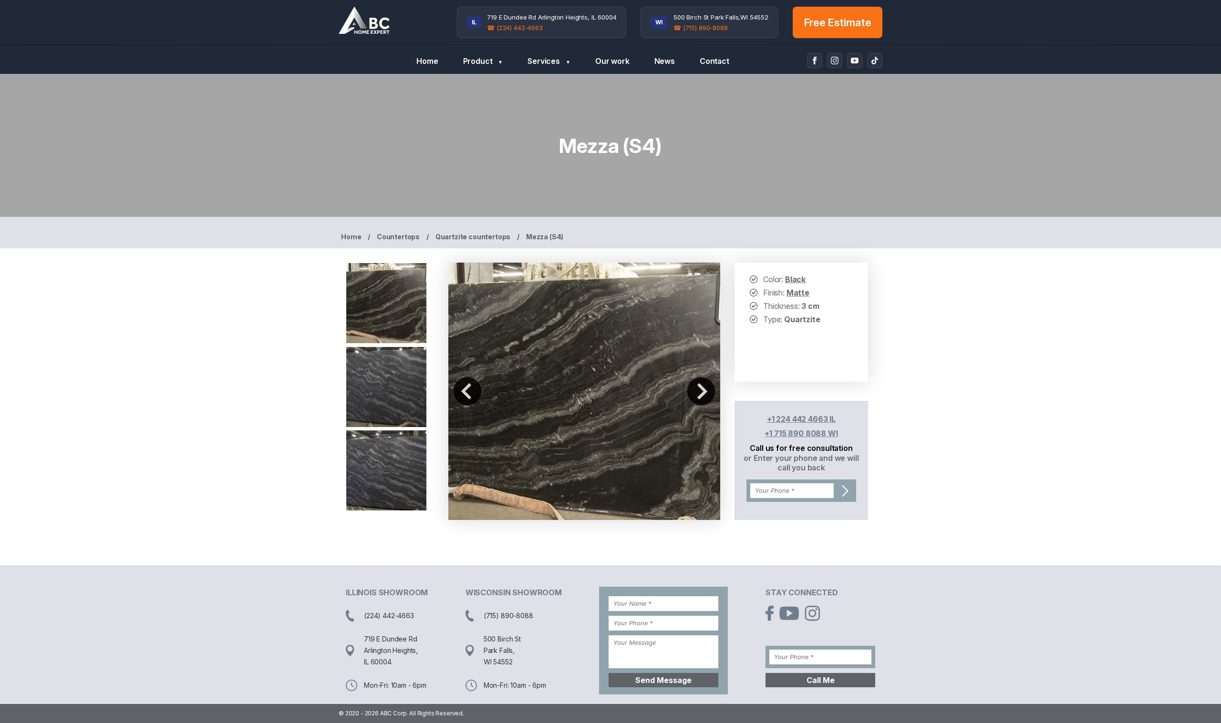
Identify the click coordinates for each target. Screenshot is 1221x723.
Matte (797, 292)
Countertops (398, 237)
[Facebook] (814, 60)
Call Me (821, 680)
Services (549, 61)
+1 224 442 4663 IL (801, 419)
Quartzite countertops (473, 237)
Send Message (663, 680)
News (664, 61)
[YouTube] (854, 60)
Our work (612, 61)
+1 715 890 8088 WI (801, 433)
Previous (467, 391)
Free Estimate (837, 22)
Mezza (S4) (544, 237)
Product (483, 61)
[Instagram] (834, 60)
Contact (714, 61)
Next (701, 391)
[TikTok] (874, 60)
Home (427, 61)
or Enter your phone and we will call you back (801, 462)
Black (795, 279)
